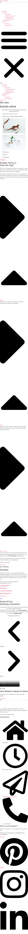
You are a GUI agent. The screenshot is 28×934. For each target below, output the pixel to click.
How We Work (8, 25)
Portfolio (5, 12)
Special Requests (9, 19)
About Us (7, 23)
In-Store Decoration (10, 16)
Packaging (7, 14)
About (4, 22)
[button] (14, 55)
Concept (5, 11)
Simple (1, 300)
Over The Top (3, 551)
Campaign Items (9, 17)
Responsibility (6, 20)
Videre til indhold (4, 0)
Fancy (1, 425)
